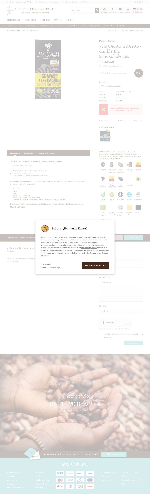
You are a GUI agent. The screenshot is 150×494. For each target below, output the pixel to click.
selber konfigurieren (89, 248)
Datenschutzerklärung (57, 250)
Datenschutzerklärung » (50, 267)
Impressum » (46, 264)
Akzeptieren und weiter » (95, 266)
